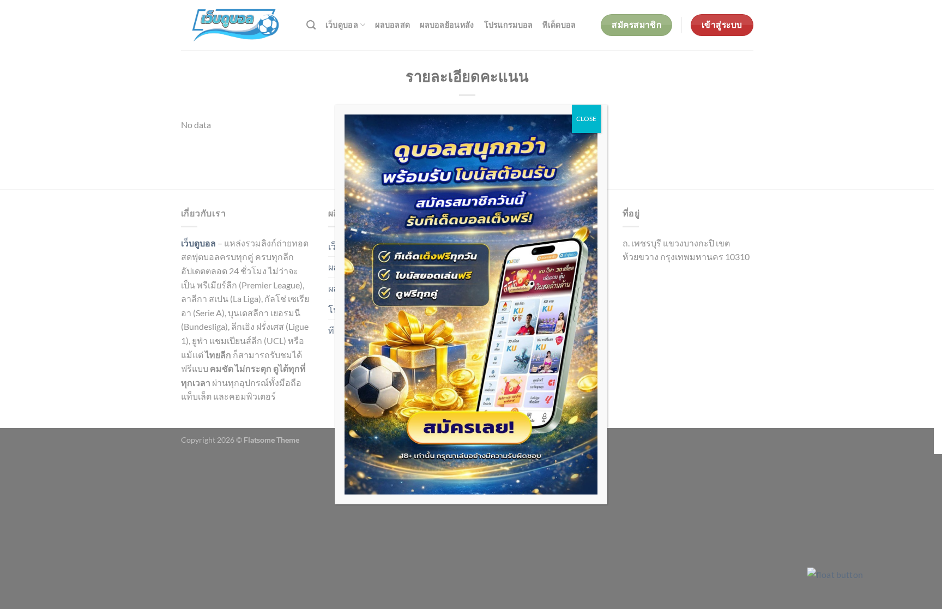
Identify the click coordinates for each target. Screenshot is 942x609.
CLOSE (586, 118)
